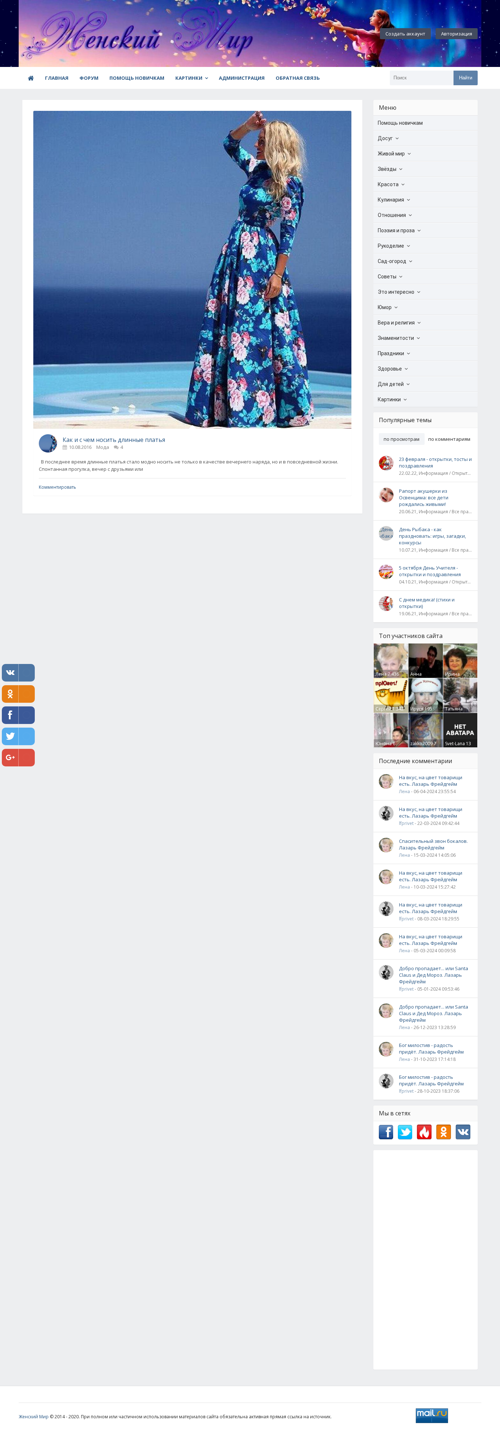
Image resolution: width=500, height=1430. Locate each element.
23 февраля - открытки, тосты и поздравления (435, 462)
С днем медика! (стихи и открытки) (427, 602)
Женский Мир (34, 1417)
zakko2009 (421, 743)
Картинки (188, 78)
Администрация (242, 78)
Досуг (385, 138)
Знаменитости (396, 338)
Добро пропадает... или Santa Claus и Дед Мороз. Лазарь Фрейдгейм (433, 975)
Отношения (392, 215)
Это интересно (396, 292)
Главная (56, 78)
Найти (465, 77)
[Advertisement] (425, 1260)
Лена (381, 674)
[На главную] (59, 34)
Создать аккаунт (405, 33)
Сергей (383, 709)
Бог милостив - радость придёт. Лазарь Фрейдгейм (431, 1048)
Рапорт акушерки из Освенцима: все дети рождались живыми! (423, 497)
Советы (387, 276)
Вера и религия (396, 323)
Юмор (385, 307)
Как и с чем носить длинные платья (114, 439)
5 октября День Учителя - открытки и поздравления (430, 571)
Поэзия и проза (396, 230)
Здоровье (390, 369)
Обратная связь (298, 78)
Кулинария (391, 200)
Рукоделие (391, 246)
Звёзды (387, 169)
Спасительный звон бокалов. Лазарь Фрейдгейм (433, 844)
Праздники (391, 353)
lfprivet (406, 823)
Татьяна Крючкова (456, 712)
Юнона (384, 743)
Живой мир (391, 154)
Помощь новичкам (136, 78)
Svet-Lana (455, 743)
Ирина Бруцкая (454, 677)
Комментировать (57, 487)
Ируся (416, 709)
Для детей (391, 384)
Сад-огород (392, 261)
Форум (88, 78)
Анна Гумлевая (420, 677)
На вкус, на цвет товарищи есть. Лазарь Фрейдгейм (430, 780)
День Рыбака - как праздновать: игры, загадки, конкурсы (432, 536)
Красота (388, 184)
